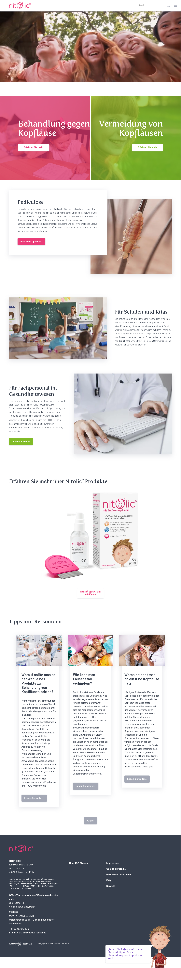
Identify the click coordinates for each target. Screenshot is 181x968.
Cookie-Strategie (116, 868)
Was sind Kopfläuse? (31, 241)
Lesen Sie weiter (21, 441)
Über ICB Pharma (78, 863)
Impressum (112, 863)
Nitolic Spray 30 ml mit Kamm (90, 593)
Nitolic (19, 5)
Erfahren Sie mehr (33, 147)
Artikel (90, 820)
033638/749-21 (22, 928)
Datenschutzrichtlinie (118, 874)
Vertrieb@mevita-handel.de (31, 932)
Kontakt (110, 886)
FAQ (108, 880)
